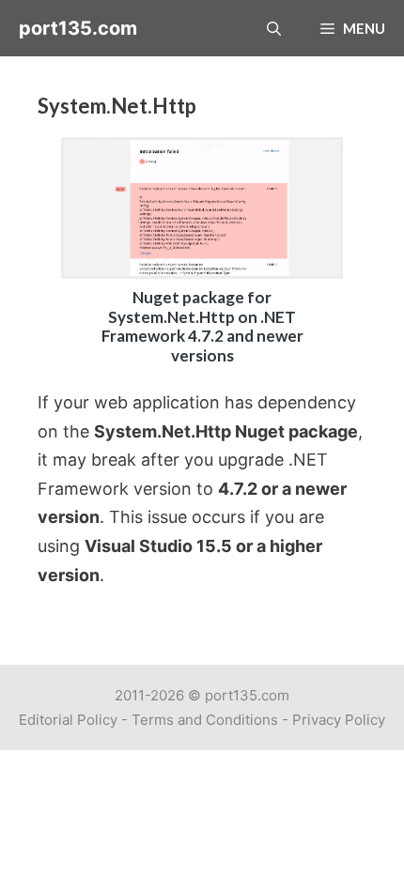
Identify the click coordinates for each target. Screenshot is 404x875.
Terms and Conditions (205, 720)
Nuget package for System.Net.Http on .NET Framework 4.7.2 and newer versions (202, 325)
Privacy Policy (338, 720)
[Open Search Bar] (274, 28)
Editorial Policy (68, 720)
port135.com (78, 28)
